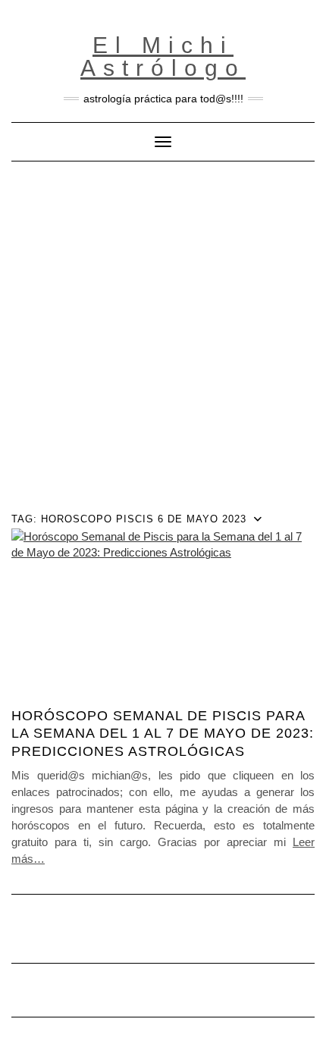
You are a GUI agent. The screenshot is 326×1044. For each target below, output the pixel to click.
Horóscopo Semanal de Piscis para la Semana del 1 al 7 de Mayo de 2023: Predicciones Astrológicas (162, 733)
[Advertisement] (163, 332)
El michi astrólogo (163, 56)
